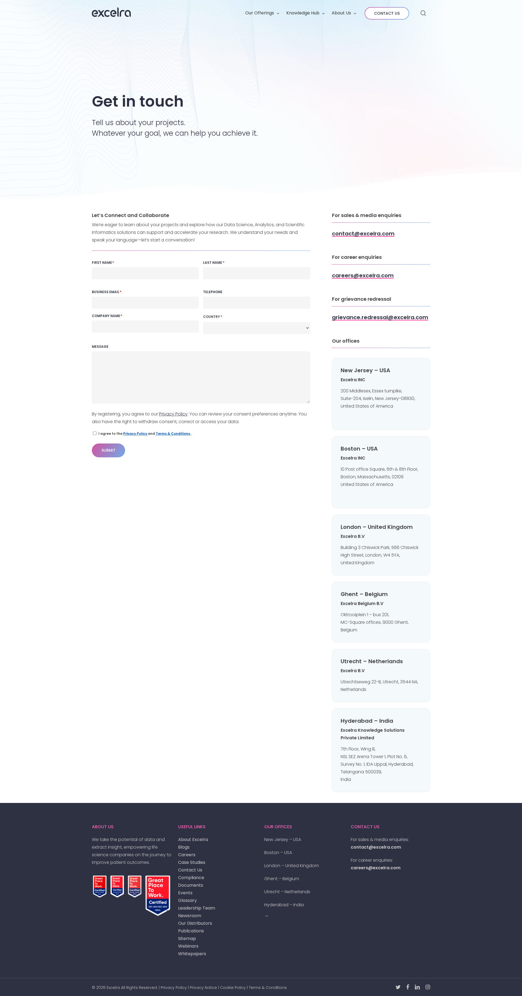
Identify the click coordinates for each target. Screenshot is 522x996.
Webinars (188, 946)
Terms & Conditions (173, 433)
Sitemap (187, 938)
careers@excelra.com (375, 868)
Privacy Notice (203, 987)
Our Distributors (195, 923)
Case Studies (191, 862)
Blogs (183, 847)
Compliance (191, 877)
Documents (190, 885)
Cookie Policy (233, 987)
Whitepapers (192, 954)
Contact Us (190, 870)
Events (185, 893)
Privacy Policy (173, 414)
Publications (191, 931)
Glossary (187, 900)
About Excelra (193, 839)
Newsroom (189, 916)
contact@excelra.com (376, 847)
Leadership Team (196, 908)
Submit (108, 450)
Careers (186, 855)
